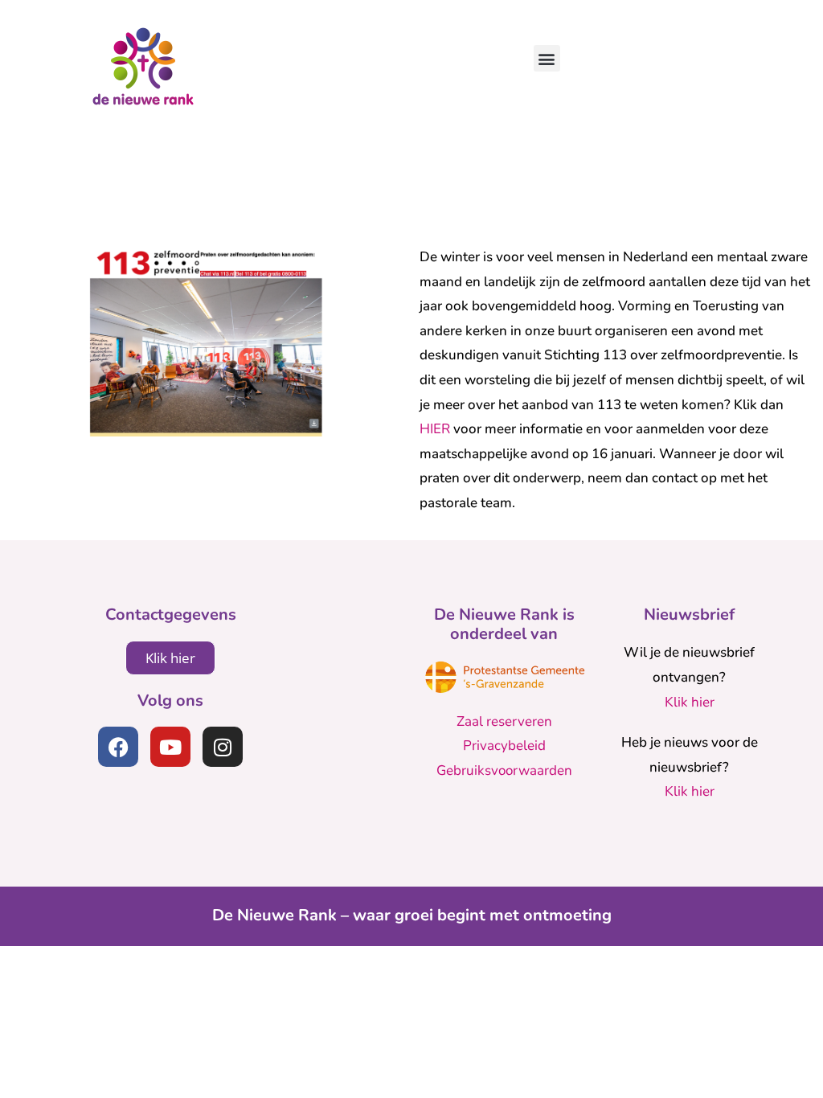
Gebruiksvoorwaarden (504, 770)
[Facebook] (118, 747)
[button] (547, 58)
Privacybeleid (504, 745)
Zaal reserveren (504, 721)
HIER (435, 429)
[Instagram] (223, 747)
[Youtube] (170, 747)
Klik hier (689, 702)
